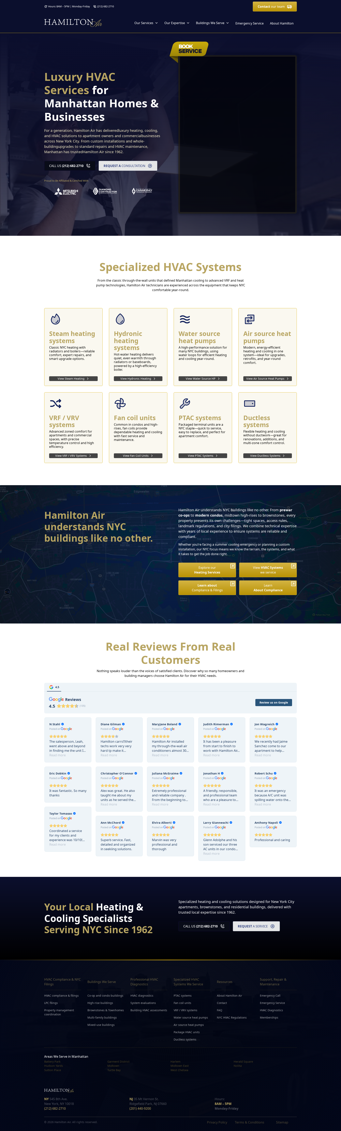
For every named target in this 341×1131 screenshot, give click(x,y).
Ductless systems (185, 1039)
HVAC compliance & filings (61, 995)
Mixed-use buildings (101, 1025)
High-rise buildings (100, 1003)
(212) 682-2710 (105, 6)
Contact (222, 1003)
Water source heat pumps (191, 1017)
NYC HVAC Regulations (232, 1017)
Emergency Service (249, 23)
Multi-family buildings (102, 1017)
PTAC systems (183, 995)
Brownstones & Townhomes (105, 1010)
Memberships (269, 1017)
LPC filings (51, 1003)
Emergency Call (270, 995)
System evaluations (143, 1003)
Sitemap (282, 1122)
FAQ (219, 1010)
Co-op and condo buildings (105, 995)
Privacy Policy (217, 1122)
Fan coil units (182, 1003)
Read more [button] (57, 755)
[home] (73, 23)
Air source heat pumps (189, 1025)
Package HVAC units (187, 1032)
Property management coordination (59, 1012)
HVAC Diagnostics (271, 1010)
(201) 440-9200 (140, 1108)
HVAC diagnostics (141, 995)
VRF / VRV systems (185, 1010)
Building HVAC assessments (148, 1010)
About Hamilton (282, 23)
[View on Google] (66, 729)
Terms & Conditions (249, 1122)
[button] (146, 23)
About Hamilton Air (229, 995)
